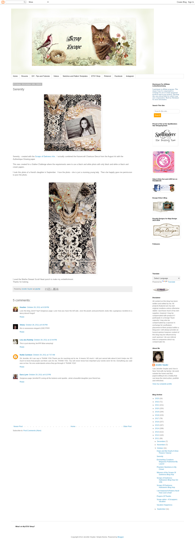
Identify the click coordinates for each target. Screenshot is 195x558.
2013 (157, 432)
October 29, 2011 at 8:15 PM (40, 375)
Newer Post (18, 426)
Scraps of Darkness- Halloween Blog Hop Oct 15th (167, 480)
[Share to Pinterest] (57, 289)
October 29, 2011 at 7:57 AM (44, 355)
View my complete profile (162, 384)
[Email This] (46, 289)
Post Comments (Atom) (32, 431)
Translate (171, 282)
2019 (157, 412)
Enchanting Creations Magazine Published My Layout (167, 462)
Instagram (130, 76)
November (161, 445)
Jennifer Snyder (161, 365)
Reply (22, 317)
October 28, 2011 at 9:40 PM (37, 325)
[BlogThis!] (49, 289)
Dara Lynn (24, 375)
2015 (157, 425)
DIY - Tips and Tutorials (41, 76)
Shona (22, 325)
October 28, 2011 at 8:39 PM (38, 307)
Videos (56, 76)
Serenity (160, 456)
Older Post (127, 426)
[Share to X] (51, 289)
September (161, 509)
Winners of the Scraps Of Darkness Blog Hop (166, 474)
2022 (157, 402)
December (161, 441)
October (160, 448)
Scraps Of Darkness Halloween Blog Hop (166, 486)
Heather (23, 307)
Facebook (118, 76)
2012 (157, 435)
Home (15, 76)
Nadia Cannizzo (26, 355)
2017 (157, 418)
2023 (157, 398)
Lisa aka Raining (26, 340)
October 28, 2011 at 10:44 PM (45, 340)
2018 (157, 415)
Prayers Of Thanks (164, 496)
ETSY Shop (95, 76)
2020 (157, 408)
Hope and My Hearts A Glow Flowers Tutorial (167, 452)
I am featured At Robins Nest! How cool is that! (168, 492)
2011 (157, 438)
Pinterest (107, 76)
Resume (24, 76)
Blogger (121, 537)
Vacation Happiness (164, 505)
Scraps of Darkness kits (45, 156)
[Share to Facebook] (54, 289)
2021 (157, 405)
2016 (157, 422)
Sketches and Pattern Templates (75, 76)
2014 (157, 428)
